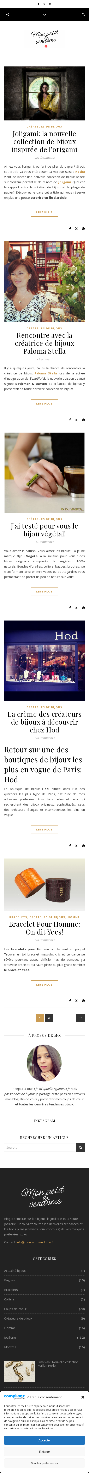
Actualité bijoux (15, 1270)
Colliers (9, 1299)
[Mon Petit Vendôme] (44, 39)
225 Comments (45, 157)
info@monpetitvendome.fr (35, 1242)
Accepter (44, 1440)
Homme (74, 917)
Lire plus (44, 212)
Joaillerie (10, 1337)
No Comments (44, 738)
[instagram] (44, 4)
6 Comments (44, 542)
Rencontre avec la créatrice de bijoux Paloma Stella (44, 342)
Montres (10, 1347)
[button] (83, 1397)
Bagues (9, 1280)
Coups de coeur (15, 1309)
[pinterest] (50, 4)
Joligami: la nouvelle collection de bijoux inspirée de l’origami (44, 141)
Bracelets (18, 917)
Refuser (44, 1451)
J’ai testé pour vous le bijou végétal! (44, 529)
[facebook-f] (39, 4)
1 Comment (44, 359)
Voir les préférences (44, 1463)
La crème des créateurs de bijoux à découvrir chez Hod (44, 721)
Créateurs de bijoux (45, 126)
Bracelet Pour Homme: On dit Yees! (44, 927)
